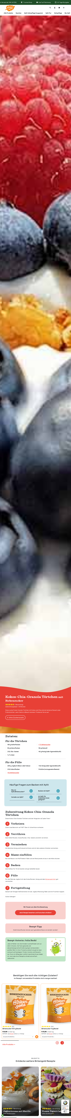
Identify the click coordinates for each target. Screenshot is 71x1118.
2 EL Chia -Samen (13, 751)
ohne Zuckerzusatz (16, 718)
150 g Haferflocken (13, 744)
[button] (36, 1036)
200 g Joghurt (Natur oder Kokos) (18, 766)
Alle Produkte (8, 13)
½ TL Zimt (10, 755)
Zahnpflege (58, 13)
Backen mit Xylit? (44, 791)
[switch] (65, 1111)
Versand (12, 1033)
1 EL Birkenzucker (13, 773)
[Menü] (68, 1101)
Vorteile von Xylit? (17, 797)
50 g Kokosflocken (13, 748)
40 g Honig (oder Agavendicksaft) (50, 751)
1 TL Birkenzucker (44, 744)
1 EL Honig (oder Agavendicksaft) (50, 766)
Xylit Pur (48, 13)
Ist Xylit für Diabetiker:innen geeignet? (43, 797)
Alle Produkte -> (8, 1044)
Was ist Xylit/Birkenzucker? (18, 791)
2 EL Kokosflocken (13, 769)
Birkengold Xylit (51, 879)
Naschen (18, 13)
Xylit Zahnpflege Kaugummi (33, 13)
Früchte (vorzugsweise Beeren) (49, 769)
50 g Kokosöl (43, 748)
